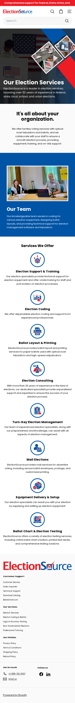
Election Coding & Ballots (14, 617)
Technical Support (11, 591)
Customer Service (11, 582)
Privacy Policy (9, 643)
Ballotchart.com (10, 599)
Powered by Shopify (15, 695)
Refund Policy (9, 656)
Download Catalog (11, 595)
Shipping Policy (10, 652)
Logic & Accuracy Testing (15, 621)
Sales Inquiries (10, 586)
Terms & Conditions (12, 647)
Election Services (11, 612)
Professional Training (13, 630)
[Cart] (61, 11)
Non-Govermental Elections (16, 626)
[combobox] (37, 21)
